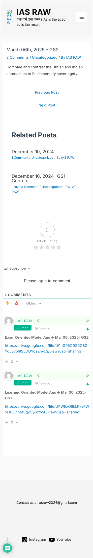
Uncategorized (45, 57)
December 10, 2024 (33, 151)
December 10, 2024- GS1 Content (38, 178)
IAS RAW (34, 12)
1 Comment (20, 157)
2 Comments (17, 57)
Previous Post (47, 92)
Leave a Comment (25, 187)
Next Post (46, 105)
